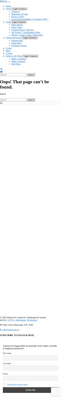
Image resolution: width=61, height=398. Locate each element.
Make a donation (18, 59)
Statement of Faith (19, 14)
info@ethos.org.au (11, 329)
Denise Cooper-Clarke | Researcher (27, 35)
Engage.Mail (17, 40)
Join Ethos (16, 64)
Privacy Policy (17, 16)
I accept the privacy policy (17, 384)
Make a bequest (18, 61)
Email (5, 374)
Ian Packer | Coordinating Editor (25, 32)
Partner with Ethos (14, 56)
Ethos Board (17, 25)
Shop (8, 51)
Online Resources (14, 37)
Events (9, 48)
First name (7, 353)
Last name (7, 363)
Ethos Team (16, 27)
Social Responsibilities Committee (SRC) (29, 19)
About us (15, 11)
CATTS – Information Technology (21, 320)
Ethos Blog (16, 43)
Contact (9, 53)
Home (8, 6)
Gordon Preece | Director (22, 30)
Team (8, 22)
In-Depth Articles (19, 45)
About (8, 9)
